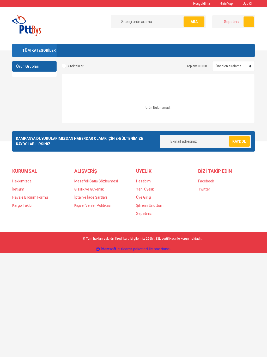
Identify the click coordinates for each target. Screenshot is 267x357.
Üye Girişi (143, 197)
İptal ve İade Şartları (90, 197)
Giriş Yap (226, 3)
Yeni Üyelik (145, 189)
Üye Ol (247, 3)
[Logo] (26, 25)
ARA (194, 22)
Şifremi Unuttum (149, 205)
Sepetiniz (144, 213)
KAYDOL (239, 141)
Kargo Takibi (22, 205)
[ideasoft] (106, 248)
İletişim (18, 189)
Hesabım (143, 181)
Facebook (206, 181)
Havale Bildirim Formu (30, 197)
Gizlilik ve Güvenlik (89, 189)
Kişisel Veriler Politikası (92, 205)
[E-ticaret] (133, 249)
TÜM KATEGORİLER (39, 50)
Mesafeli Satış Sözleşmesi (96, 181)
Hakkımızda (22, 181)
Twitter (204, 189)
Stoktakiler (75, 66)
